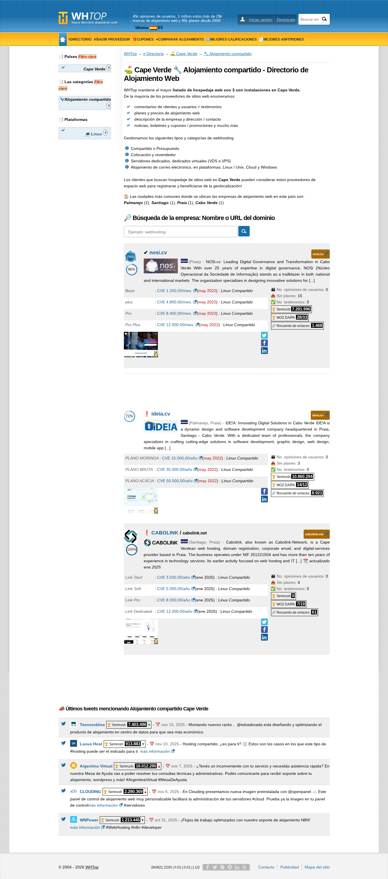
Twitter (215, 867)
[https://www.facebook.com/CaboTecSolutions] (264, 629)
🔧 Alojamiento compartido (228, 53)
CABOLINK (164, 533)
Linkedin (237, 867)
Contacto (266, 867)
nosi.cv (158, 252)
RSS (244, 867)
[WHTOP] (63, 39)
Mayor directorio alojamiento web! (95, 22)
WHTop (130, 53)
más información (155, 751)
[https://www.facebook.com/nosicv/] (264, 342)
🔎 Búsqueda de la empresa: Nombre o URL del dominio (199, 217)
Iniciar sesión (260, 19)
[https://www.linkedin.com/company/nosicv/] (264, 350)
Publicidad (289, 867)
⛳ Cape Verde (183, 53)
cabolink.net (314, 534)
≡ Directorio (153, 53)
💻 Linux (95, 133)
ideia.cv (160, 414)
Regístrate (286, 19)
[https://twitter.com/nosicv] (264, 335)
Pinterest (230, 867)
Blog (222, 867)
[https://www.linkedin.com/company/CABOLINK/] (264, 637)
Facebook (207, 867)
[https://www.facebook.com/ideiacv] (264, 491)
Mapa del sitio (317, 867)
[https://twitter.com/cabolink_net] (264, 621)
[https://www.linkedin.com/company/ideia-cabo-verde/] (264, 499)
